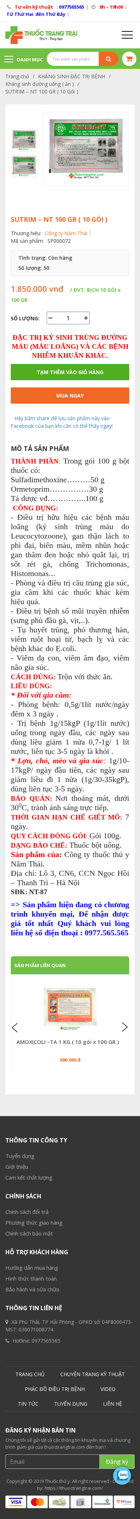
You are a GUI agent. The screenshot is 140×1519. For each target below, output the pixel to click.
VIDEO (108, 1389)
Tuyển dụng (19, 1155)
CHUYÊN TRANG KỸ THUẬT (92, 1374)
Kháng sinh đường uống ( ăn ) (39, 83)
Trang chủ (17, 76)
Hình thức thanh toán (31, 1278)
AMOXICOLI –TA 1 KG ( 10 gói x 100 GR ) (68, 1041)
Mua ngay (70, 395)
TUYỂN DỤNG (70, 1403)
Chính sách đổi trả (26, 1211)
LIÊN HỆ (112, 1403)
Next (124, 1027)
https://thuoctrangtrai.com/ (74, 1488)
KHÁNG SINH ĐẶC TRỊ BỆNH (71, 76)
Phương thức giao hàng (33, 1222)
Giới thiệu (16, 1166)
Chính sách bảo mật (29, 1233)
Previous (15, 1027)
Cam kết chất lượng (28, 1177)
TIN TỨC (28, 1403)
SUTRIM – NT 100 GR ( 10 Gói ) (41, 91)
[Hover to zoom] (86, 149)
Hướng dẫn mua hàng (31, 1267)
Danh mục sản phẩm (23, 63)
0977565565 (46, 1340)
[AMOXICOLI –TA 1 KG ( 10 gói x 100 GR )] (70, 1009)
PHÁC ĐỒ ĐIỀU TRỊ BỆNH (55, 1389)
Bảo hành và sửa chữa (32, 1289)
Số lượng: (25, 318)
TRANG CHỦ (30, 1374)
